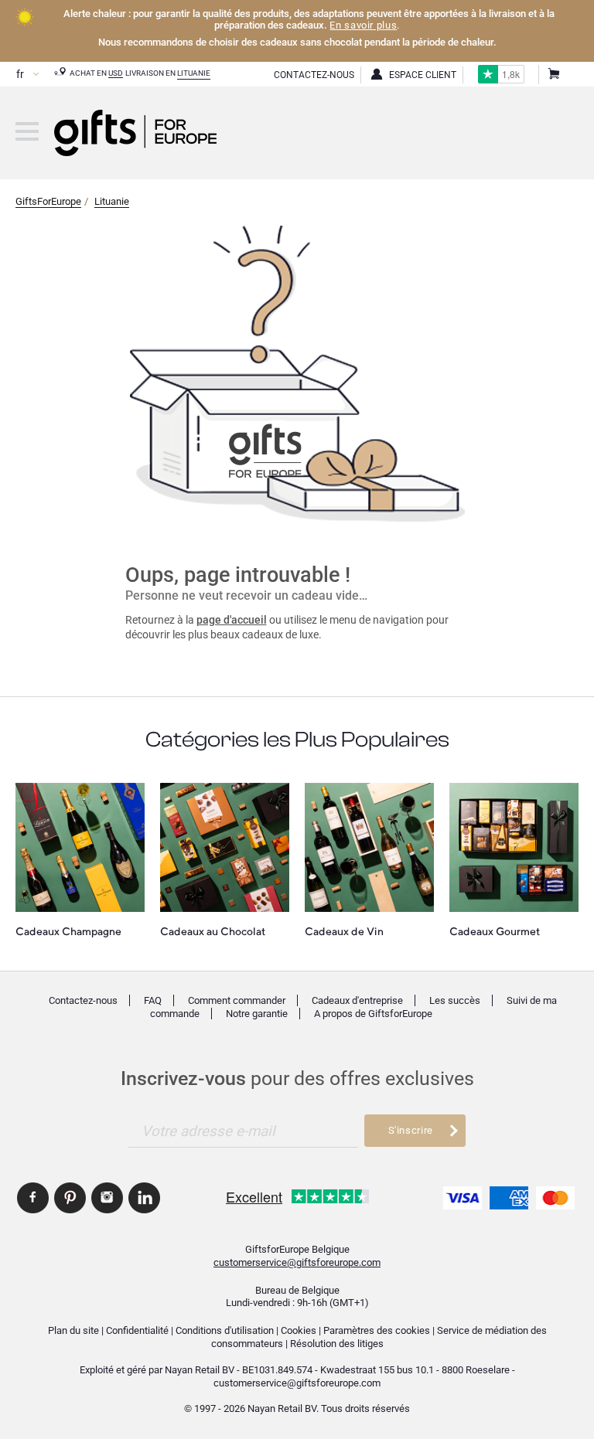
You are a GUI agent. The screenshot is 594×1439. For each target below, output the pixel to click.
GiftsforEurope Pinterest (70, 1197)
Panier (553, 75)
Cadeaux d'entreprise (357, 1000)
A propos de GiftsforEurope (373, 1013)
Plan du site (73, 1330)
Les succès (454, 1000)
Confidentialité (137, 1330)
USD (115, 73)
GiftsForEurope (48, 201)
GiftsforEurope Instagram (107, 1197)
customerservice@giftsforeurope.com (297, 1262)
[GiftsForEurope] (27, 131)
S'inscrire (410, 1130)
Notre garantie (257, 1013)
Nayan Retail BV (199, 1370)
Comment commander (236, 1000)
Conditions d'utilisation (225, 1330)
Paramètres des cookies (376, 1330)
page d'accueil (231, 620)
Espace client (422, 75)
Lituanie (193, 73)
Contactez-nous (83, 1000)
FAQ (153, 1000)
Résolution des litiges (337, 1343)
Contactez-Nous (314, 75)
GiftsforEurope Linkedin (144, 1197)
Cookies (298, 1330)
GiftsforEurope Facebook (33, 1197)
